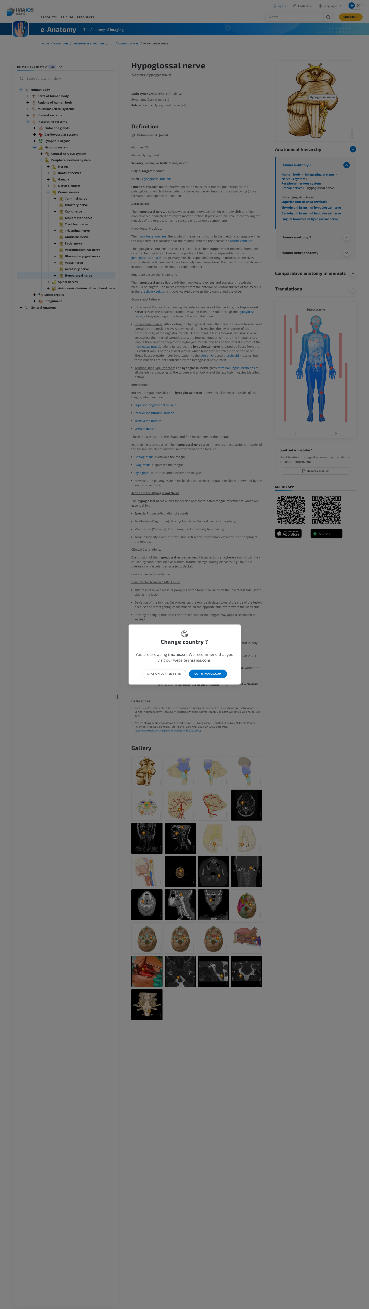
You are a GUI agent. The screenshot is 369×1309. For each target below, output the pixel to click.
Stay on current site (164, 674)
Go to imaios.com (208, 674)
